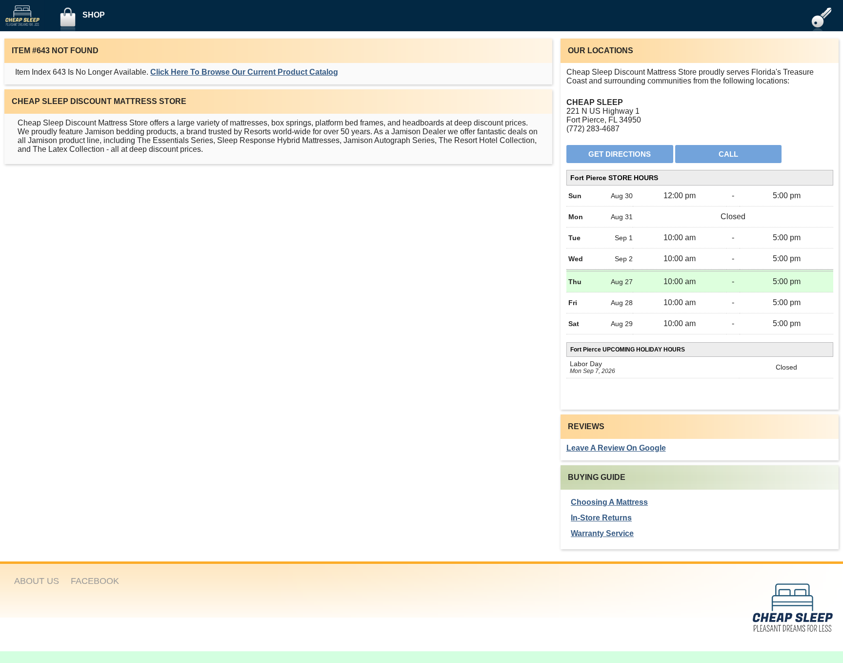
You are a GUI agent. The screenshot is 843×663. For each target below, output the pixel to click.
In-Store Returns (601, 518)
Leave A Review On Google (616, 448)
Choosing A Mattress (609, 502)
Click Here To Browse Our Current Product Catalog (244, 72)
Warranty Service (602, 533)
